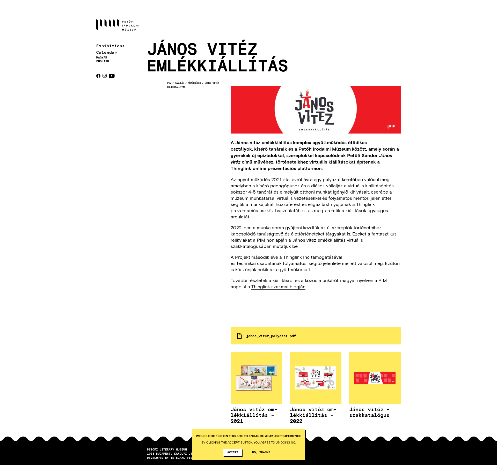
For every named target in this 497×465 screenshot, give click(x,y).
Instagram (105, 76)
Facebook (98, 76)
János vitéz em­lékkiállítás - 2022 (313, 415)
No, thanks (261, 452)
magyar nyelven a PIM (363, 280)
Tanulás (179, 83)
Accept (232, 452)
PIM (169, 83)
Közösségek (194, 83)
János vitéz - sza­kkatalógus (369, 412)
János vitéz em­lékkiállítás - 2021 (254, 415)
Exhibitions (110, 45)
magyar (101, 57)
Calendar (106, 52)
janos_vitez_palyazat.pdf (271, 336)
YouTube (112, 76)
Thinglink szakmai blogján (278, 286)
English (102, 61)
